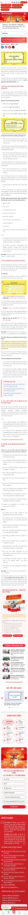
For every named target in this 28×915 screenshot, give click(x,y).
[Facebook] (14, 2)
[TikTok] (19, 2)
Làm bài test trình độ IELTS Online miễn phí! (12, 439)
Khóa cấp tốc (16, 7)
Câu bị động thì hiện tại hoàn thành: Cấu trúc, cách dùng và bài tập (14, 385)
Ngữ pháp (20, 24)
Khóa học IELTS (6, 4)
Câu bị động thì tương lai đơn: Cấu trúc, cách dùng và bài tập (14, 389)
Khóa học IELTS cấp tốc (8, 903)
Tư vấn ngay (14, 807)
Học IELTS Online (17, 4)
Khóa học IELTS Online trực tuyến (11, 900)
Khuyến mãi (5, 9)
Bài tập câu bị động (11, 571)
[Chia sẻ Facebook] (2, 47)
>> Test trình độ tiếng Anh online (14, 682)
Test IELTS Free (6, 7)
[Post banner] (14, 19)
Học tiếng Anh (13, 24)
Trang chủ (5, 24)
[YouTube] (12, 2)
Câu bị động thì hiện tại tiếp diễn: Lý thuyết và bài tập (13, 394)
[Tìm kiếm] (9, 2)
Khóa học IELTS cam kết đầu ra (11, 895)
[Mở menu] (25, 14)
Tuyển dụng (24, 2)
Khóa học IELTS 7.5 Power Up (10, 898)
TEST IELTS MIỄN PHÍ (18, 635)
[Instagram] (17, 2)
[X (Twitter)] (13, 47)
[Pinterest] (9, 47)
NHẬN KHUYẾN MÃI (7, 635)
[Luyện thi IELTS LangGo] (14, 818)
